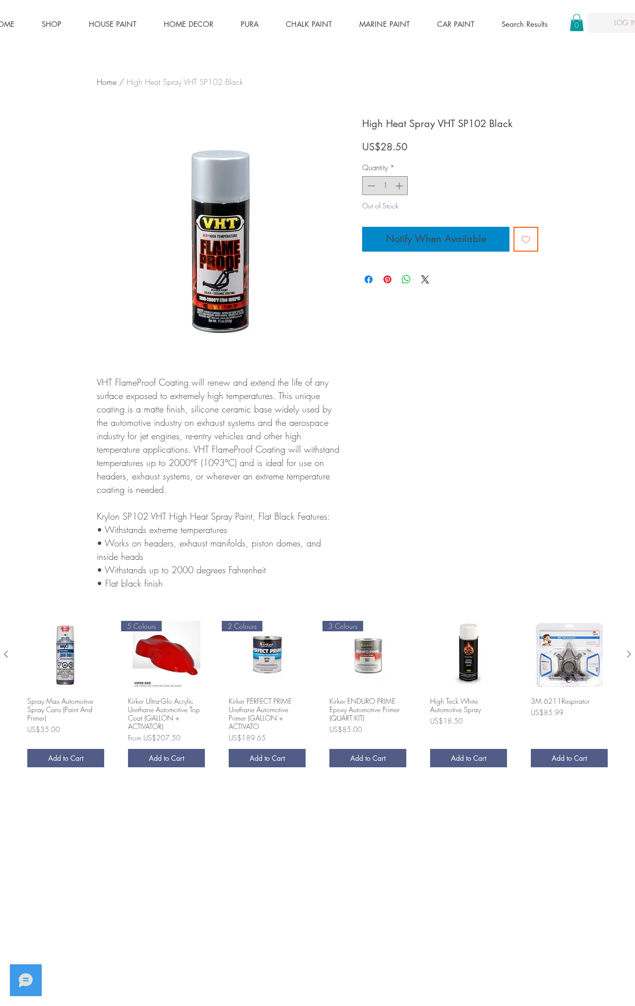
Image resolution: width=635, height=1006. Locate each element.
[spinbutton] (385, 186)
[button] (577, 22)
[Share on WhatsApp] (406, 279)
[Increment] (400, 186)
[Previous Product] (6, 654)
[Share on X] (425, 279)
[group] (317, 697)
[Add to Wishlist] (525, 239)
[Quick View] (65, 655)
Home (107, 81)
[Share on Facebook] (369, 279)
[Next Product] (629, 654)
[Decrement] (370, 186)
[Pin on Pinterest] (387, 279)
